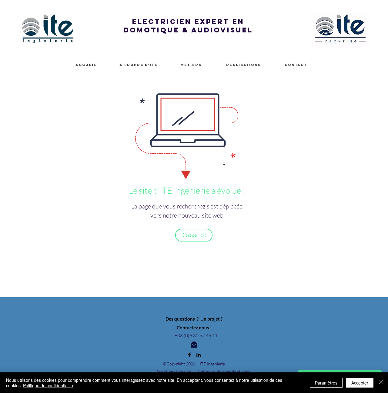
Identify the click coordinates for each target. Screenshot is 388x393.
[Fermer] (380, 382)
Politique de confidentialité (48, 385)
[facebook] (189, 355)
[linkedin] (199, 355)
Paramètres (326, 383)
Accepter (359, 383)
